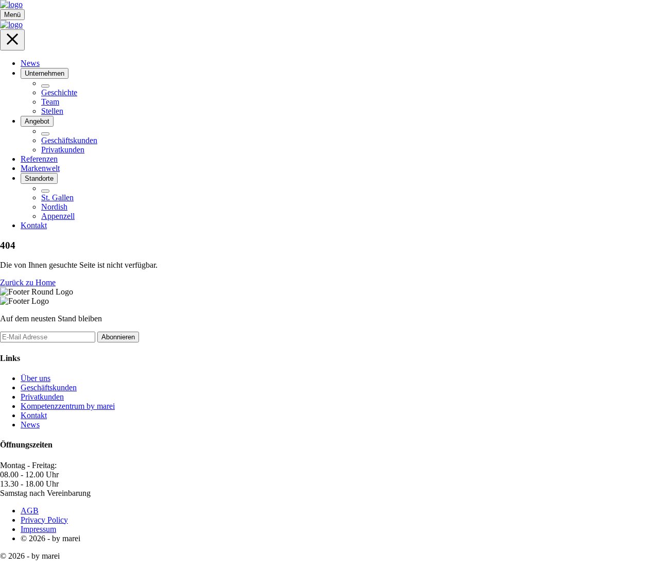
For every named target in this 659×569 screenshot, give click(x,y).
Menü (12, 15)
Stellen (52, 111)
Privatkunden (62, 149)
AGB (30, 510)
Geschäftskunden (69, 140)
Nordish (54, 206)
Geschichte (59, 92)
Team (50, 101)
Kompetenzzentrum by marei (68, 406)
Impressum (38, 529)
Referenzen (39, 158)
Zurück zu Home (28, 282)
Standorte (39, 178)
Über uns (35, 378)
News (30, 63)
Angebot (37, 121)
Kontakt (34, 225)
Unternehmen (44, 73)
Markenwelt (40, 168)
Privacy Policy (44, 519)
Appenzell (58, 216)
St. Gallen (57, 197)
